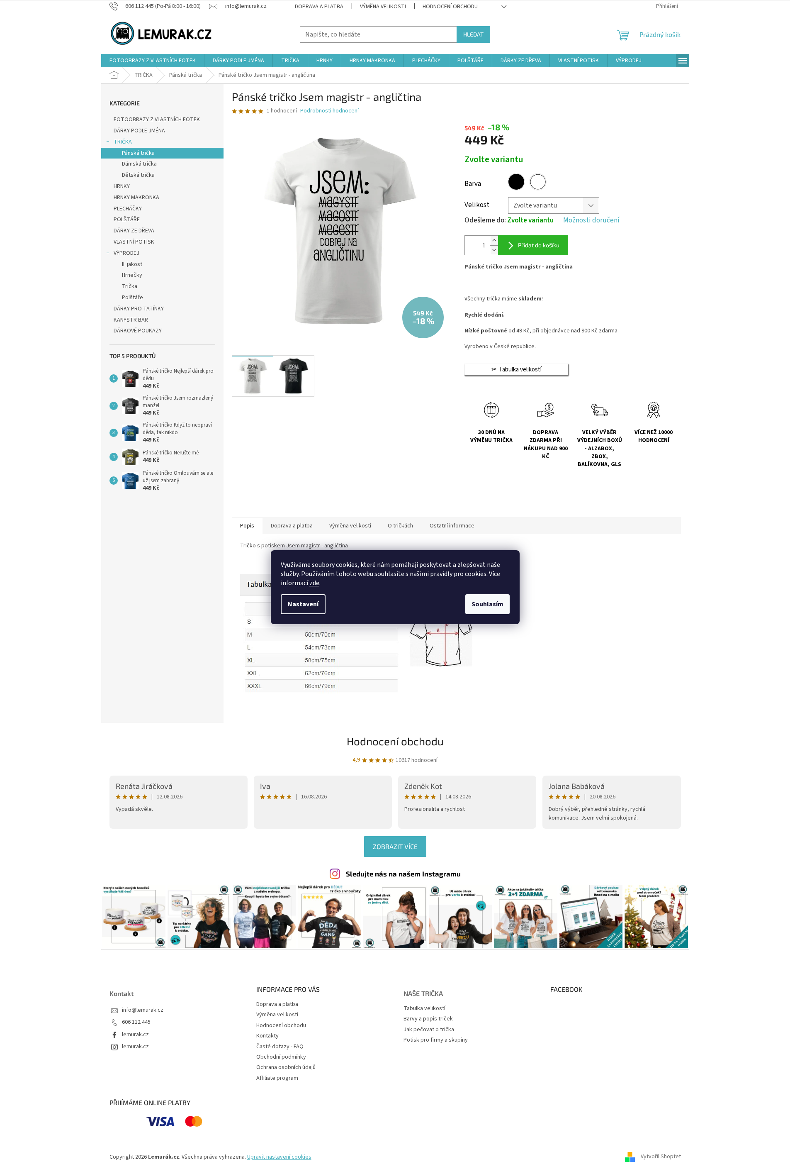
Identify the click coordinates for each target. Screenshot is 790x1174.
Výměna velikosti (383, 6)
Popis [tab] (247, 526)
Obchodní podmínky (281, 1057)
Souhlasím (487, 604)
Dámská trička (139, 164)
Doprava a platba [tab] (292, 526)
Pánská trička (138, 153)
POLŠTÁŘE (127, 219)
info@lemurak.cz (142, 1010)
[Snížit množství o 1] (494, 250)
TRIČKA (123, 142)
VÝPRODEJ (126, 253)
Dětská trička (138, 175)
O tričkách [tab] (400, 526)
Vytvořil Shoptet (661, 1157)
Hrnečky (132, 275)
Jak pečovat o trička (429, 1030)
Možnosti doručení (591, 220)
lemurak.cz (135, 1035)
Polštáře (132, 297)
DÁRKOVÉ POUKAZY (138, 331)
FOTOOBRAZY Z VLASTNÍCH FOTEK (157, 119)
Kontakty (267, 1036)
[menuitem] (152, 60)
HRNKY (122, 186)
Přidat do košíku (538, 245)
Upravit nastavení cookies (279, 1157)
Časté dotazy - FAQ (280, 1046)
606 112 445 (136, 1022)
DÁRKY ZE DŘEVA (134, 231)
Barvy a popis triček (428, 1019)
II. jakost (132, 264)
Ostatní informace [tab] (452, 526)
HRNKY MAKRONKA (136, 197)
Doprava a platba (319, 6)
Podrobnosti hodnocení (329, 111)
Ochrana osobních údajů (286, 1067)
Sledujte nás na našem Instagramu (403, 873)
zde (314, 583)
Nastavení (303, 604)
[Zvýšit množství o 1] (494, 240)
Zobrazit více (395, 846)
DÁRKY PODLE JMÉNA (139, 131)
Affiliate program (277, 1078)
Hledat (473, 34)
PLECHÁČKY (128, 209)
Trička (129, 286)
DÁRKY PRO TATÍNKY (139, 309)
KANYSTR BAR (131, 320)
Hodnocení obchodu (450, 6)
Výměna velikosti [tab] (350, 526)
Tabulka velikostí (424, 1009)
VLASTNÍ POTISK (134, 242)
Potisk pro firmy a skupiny (436, 1040)
